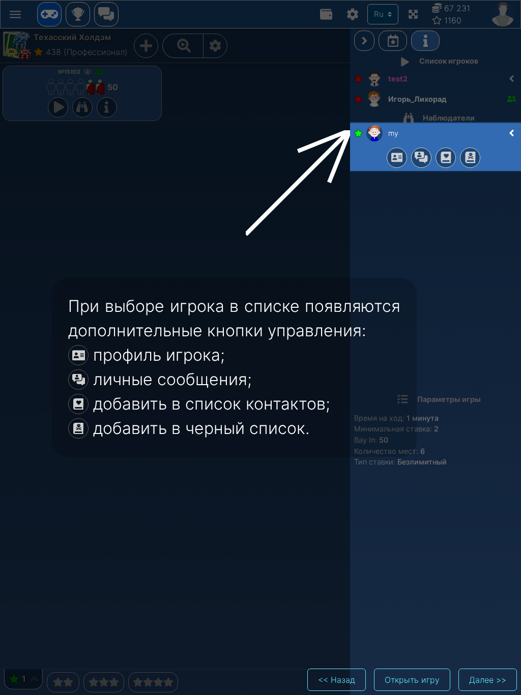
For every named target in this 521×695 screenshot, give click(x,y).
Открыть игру (412, 680)
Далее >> (487, 680)
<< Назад (336, 680)
